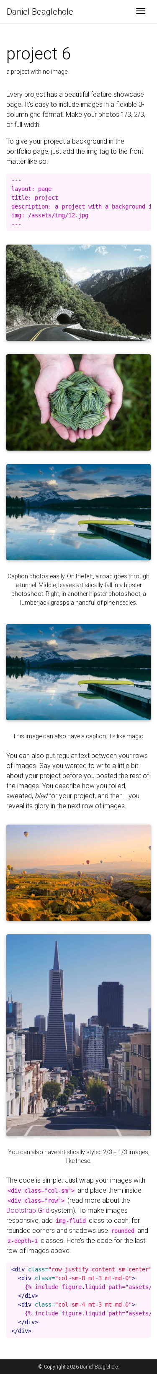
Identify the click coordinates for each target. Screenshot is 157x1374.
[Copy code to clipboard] (144, 180)
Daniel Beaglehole (40, 12)
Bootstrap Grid (27, 1210)
